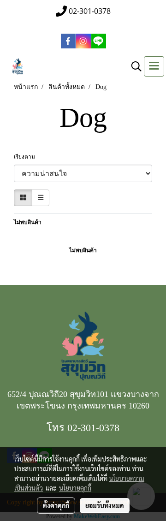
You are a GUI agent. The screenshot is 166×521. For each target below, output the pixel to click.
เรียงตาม (26, 157)
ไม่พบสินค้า (28, 222)
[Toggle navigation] (154, 66)
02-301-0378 (93, 427)
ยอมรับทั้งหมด (104, 505)
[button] (133, 66)
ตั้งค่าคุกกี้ (56, 505)
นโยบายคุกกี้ (75, 488)
